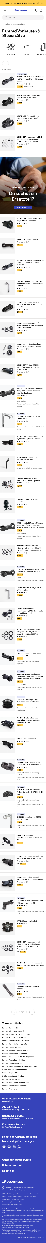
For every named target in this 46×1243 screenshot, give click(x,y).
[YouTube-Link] (9, 1147)
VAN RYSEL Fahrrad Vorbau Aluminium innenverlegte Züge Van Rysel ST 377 (29, 720)
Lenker (27, 54)
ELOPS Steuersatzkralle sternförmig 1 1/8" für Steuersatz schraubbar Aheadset (30, 611)
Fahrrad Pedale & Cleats (12, 1047)
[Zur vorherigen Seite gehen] (14, 1012)
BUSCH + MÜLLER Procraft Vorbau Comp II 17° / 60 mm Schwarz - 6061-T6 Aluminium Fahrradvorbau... (30, 392)
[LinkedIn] (19, 1147)
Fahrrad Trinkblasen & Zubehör (14, 1053)
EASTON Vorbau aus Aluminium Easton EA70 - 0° (29, 654)
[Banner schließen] (42, 3)
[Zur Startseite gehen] (20, 10)
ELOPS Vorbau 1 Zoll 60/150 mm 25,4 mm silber (29, 589)
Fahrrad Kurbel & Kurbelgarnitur (15, 1044)
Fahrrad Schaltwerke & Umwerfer (15, 1041)
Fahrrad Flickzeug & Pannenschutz (16, 1082)
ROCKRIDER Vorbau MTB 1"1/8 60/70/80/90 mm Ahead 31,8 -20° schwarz (30, 304)
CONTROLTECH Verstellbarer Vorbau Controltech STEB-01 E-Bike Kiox (31, 792)
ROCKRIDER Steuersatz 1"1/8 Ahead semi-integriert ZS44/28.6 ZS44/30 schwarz (30, 325)
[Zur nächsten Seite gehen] (32, 1012)
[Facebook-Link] (4, 1147)
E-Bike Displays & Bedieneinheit (14, 1070)
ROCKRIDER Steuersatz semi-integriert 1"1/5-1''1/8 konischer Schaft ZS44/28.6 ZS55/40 (29, 632)
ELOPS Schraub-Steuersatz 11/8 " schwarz (30, 500)
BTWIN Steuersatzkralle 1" (27, 921)
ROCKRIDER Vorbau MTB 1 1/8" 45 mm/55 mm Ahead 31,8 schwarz (30, 878)
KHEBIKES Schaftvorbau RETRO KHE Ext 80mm (29, 818)
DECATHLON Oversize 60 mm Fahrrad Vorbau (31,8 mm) (28, 96)
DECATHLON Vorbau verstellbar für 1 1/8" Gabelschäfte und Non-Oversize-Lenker (30, 262)
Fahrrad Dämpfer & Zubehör (13, 1031)
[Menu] (5, 10)
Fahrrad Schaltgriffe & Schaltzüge (16, 1034)
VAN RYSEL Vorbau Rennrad (27, 239)
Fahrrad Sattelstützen (11, 1079)
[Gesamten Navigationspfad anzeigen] (3, 24)
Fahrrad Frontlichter (10, 1089)
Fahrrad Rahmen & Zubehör (13, 1028)
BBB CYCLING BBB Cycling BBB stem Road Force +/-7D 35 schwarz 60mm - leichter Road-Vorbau (31, 676)
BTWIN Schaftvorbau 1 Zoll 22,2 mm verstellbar (27, 459)
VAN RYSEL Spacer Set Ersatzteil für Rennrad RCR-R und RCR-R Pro (30, 964)
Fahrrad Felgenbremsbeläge (13, 1060)
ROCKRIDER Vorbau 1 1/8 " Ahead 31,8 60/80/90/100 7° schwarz (30, 438)
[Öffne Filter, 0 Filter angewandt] (5, 63)
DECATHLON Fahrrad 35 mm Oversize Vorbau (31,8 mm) (28, 117)
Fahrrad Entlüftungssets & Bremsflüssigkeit (19, 1066)
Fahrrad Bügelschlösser (11, 1073)
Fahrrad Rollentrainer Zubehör (14, 1086)
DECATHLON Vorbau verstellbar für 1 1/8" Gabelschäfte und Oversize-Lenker (30, 79)
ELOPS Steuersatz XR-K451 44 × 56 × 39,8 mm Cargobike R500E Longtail (28, 480)
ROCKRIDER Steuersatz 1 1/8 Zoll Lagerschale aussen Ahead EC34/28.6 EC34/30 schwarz (30, 139)
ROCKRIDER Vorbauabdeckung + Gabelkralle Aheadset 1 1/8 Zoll (30, 345)
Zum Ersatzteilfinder (23, 207)
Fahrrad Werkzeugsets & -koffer (15, 1050)
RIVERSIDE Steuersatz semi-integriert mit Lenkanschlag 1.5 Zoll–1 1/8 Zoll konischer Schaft (29, 548)
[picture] (7, 80)
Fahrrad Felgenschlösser (12, 1063)
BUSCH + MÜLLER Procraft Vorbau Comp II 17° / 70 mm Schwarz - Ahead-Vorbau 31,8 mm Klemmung (30, 525)
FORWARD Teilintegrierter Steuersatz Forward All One (28, 701)
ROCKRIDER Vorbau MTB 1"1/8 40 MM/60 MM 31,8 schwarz (30, 220)
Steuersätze (10, 54)
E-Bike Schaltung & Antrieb (13, 1076)
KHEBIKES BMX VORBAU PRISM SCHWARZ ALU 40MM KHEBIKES (29, 763)
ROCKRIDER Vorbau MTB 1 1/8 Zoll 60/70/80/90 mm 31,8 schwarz (30, 857)
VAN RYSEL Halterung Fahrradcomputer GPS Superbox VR (30, 837)
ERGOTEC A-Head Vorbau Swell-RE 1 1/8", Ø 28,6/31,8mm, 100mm (30, 570)
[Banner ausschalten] (38, 3)
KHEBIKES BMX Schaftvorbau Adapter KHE (28, 987)
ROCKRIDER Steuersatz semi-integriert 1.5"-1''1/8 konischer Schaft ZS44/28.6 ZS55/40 (29, 944)
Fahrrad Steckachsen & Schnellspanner (18, 1057)
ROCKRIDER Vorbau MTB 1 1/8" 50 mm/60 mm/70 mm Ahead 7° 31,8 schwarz (30, 367)
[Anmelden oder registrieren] (35, 10)
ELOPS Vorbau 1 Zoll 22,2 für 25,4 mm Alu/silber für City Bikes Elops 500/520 (30, 283)
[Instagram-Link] (14, 1147)
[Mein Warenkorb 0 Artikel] (41, 10)
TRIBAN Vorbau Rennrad (26, 739)
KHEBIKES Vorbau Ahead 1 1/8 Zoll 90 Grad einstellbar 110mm (30, 902)
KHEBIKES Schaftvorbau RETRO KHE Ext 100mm (29, 417)
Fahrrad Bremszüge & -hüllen (14, 1037)
